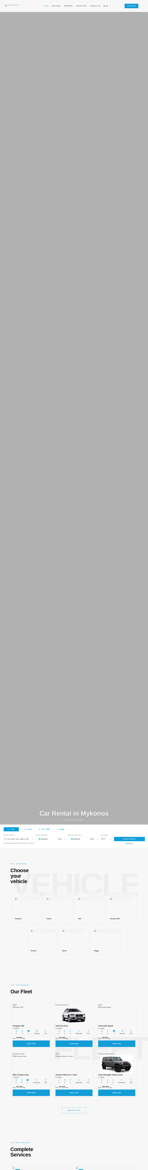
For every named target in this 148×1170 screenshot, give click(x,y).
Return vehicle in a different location (19, 843)
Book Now (31, 1043)
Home (46, 6)
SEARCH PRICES (129, 839)
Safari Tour (81, 6)
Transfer (68, 6)
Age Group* (104, 835)
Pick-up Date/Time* (42, 835)
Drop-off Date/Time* (74, 835)
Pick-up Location (8, 835)
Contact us (95, 6)
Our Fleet (56, 6)
